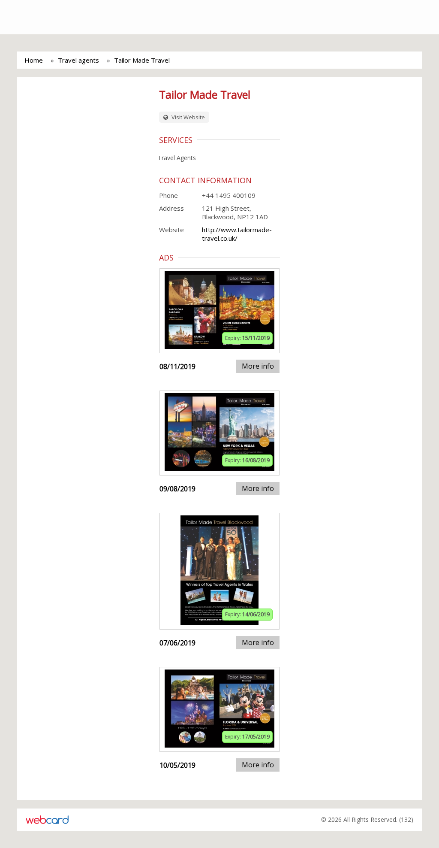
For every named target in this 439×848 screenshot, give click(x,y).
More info (258, 366)
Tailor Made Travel (142, 60)
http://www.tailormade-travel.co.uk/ (237, 233)
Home (33, 60)
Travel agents (78, 60)
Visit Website (187, 117)
